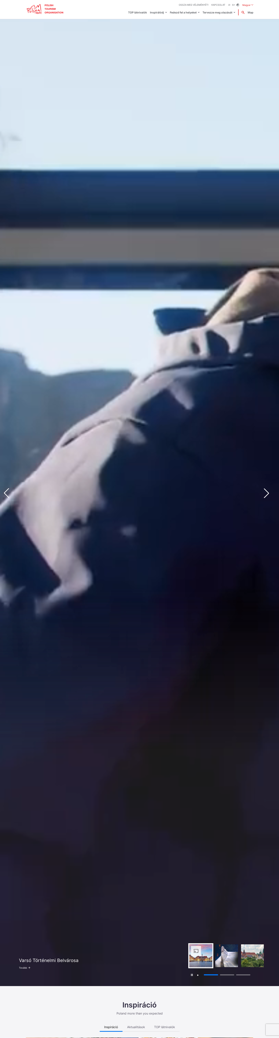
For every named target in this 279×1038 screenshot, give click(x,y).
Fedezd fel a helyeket (183, 12)
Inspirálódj (157, 12)
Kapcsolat (218, 4)
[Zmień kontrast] (237, 5)
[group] (200, 955)
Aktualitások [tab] (136, 1027)
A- (229, 4)
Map (250, 12)
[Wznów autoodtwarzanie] (198, 975)
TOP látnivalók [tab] (164, 1027)
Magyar (247, 4)
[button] (269, 493)
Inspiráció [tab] (111, 1027)
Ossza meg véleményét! (193, 4)
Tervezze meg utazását (217, 12)
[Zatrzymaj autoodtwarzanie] (192, 975)
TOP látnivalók (137, 12)
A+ (233, 4)
